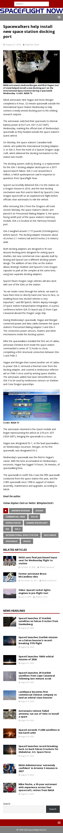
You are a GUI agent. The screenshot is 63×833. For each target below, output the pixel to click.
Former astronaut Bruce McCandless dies (33, 575)
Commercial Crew (15, 516)
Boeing (39, 510)
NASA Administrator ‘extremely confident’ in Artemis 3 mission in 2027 (38, 768)
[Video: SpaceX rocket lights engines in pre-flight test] (9, 593)
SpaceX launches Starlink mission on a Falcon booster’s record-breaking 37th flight (38, 640)
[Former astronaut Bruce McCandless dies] (9, 577)
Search (6, 803)
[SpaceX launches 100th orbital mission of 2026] (9, 660)
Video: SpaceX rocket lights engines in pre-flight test (35, 591)
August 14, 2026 (27, 775)
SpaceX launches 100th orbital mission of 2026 (36, 658)
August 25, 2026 (27, 628)
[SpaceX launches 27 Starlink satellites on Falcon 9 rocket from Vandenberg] (9, 622)
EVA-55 (34, 516)
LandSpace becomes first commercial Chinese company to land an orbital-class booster (38, 694)
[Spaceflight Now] (31, 11)
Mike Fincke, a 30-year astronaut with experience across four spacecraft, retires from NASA (38, 787)
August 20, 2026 (27, 682)
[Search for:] (31, 3)
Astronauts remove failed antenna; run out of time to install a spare (39, 713)
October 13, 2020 (28, 567)
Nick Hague (50, 535)
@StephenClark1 (45, 503)
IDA (7, 529)
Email (6, 496)
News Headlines (14, 610)
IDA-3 (17, 529)
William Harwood (47, 567)
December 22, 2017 (29, 580)
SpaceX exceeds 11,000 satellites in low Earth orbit (39, 731)
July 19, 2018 (26, 597)
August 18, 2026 (27, 720)
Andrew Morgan (20, 510)
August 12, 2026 (27, 794)
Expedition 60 (13, 523)
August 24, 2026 (27, 647)
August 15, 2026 (27, 756)
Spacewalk (11, 541)
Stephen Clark (32, 44)
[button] (58, 17)
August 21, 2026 (27, 663)
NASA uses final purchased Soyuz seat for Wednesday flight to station (38, 560)
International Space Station (22, 535)
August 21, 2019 (13, 44)
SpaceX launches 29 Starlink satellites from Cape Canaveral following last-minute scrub (37, 675)
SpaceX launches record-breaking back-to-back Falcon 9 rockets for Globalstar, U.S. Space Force (38, 749)
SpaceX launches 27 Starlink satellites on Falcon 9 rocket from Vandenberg (38, 621)
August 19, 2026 (27, 701)
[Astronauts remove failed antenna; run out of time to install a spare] (9, 714)
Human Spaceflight (37, 523)
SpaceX (27, 541)
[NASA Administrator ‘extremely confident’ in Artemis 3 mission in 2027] (9, 768)
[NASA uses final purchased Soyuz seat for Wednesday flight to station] (9, 561)
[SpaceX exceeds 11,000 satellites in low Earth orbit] (9, 733)
